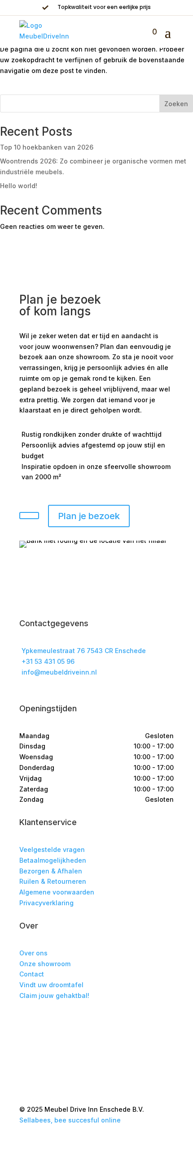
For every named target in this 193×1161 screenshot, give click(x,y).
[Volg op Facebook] (26, 1022)
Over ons (33, 953)
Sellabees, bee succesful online (70, 1120)
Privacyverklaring (46, 903)
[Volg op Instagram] (44, 1022)
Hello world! (18, 185)
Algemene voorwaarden (56, 892)
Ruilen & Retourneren (52, 881)
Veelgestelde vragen (52, 849)
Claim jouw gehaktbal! (54, 995)
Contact (31, 974)
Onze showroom (44, 964)
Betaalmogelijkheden (52, 860)
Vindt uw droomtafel (51, 985)
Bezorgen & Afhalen (50, 871)
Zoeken (176, 104)
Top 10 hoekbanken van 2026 (46, 147)
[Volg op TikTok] (62, 1022)
